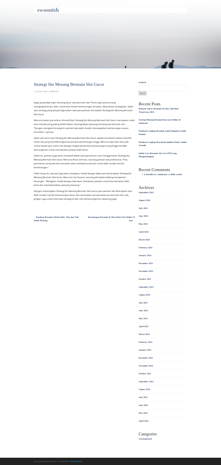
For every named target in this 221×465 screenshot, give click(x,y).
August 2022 (144, 389)
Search (142, 83)
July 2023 (143, 303)
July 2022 (143, 397)
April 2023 (143, 326)
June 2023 (143, 310)
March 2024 (144, 240)
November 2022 (146, 366)
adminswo (54, 91)
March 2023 (144, 334)
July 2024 (143, 208)
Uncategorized (145, 439)
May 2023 (143, 318)
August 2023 (144, 295)
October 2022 (145, 374)
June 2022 (143, 405)
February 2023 (145, 342)
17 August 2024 (40, 91)
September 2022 (146, 381)
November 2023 (146, 271)
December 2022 (146, 358)
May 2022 (143, 413)
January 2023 (145, 350)
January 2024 (145, 255)
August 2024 (144, 200)
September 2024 (146, 192)
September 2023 (146, 287)
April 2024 (143, 232)
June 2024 (143, 216)
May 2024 (143, 224)
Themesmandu (76, 461)
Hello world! (176, 174)
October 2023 (145, 279)
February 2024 (145, 248)
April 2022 (143, 421)
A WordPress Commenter (156, 174)
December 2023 (146, 263)
